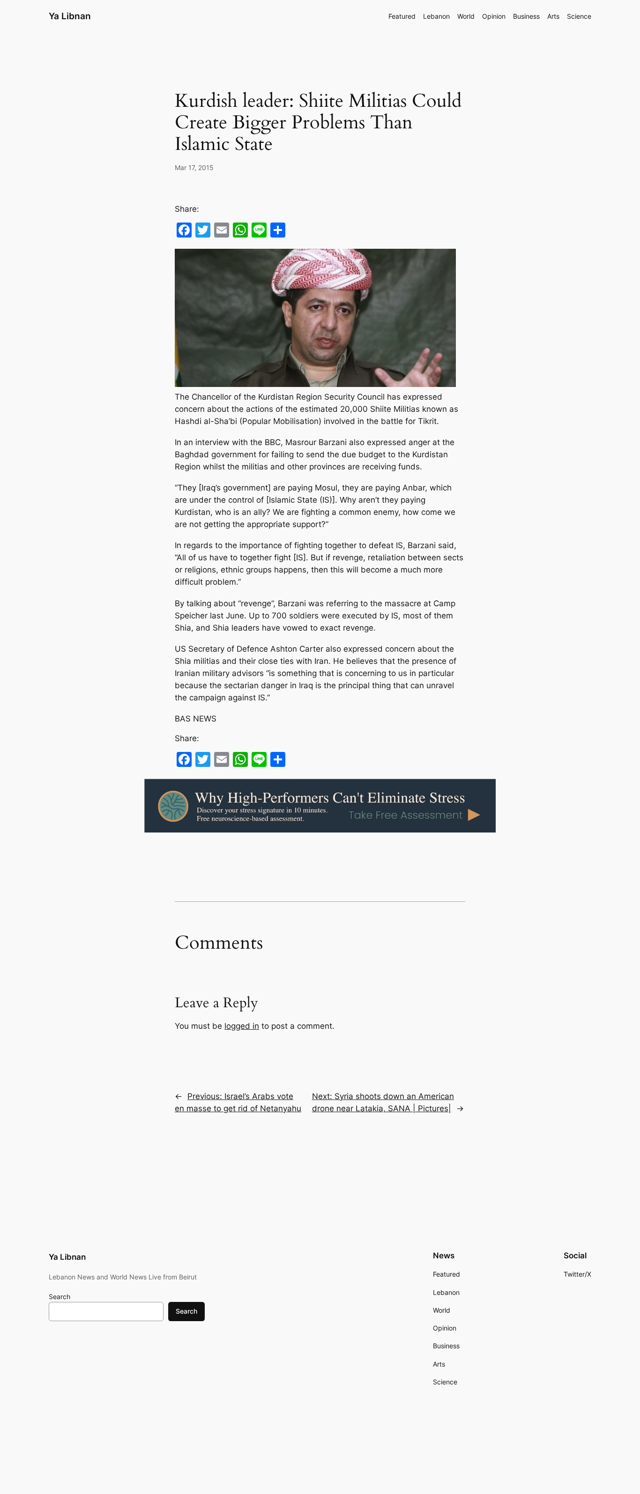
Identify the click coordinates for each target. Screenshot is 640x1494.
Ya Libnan (70, 16)
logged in (241, 1026)
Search (59, 1297)
